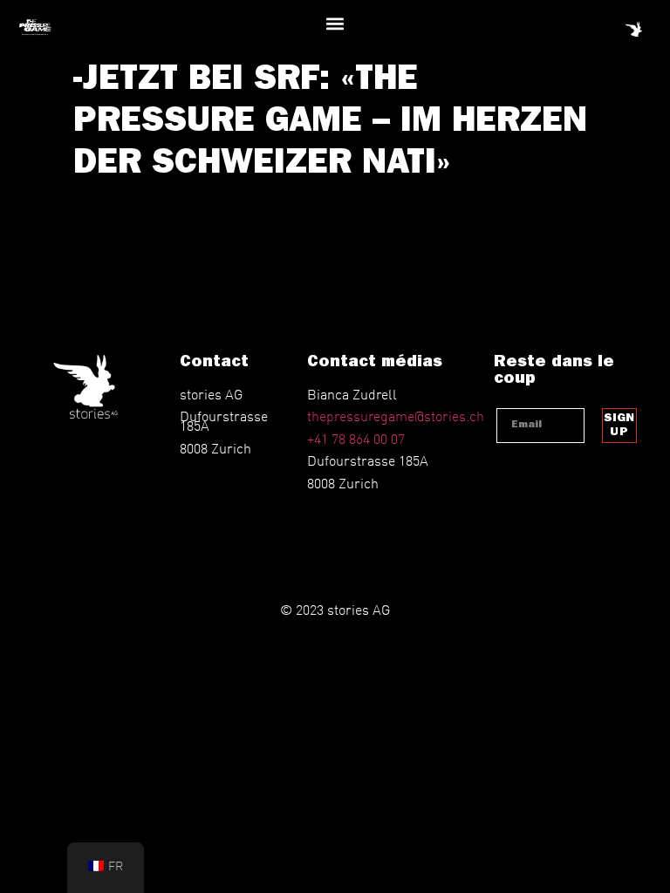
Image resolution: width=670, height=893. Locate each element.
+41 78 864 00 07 (356, 438)
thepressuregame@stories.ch (395, 415)
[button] (335, 23)
